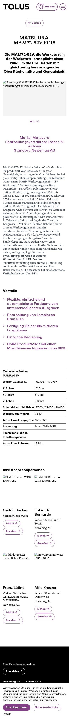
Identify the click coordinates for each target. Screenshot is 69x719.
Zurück (36, 23)
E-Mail (10, 523)
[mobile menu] (62, 6)
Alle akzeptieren (16, 707)
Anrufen (11, 531)
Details (7, 714)
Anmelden (12, 671)
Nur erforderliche (46, 707)
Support (50, 7)
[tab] (31, 121)
